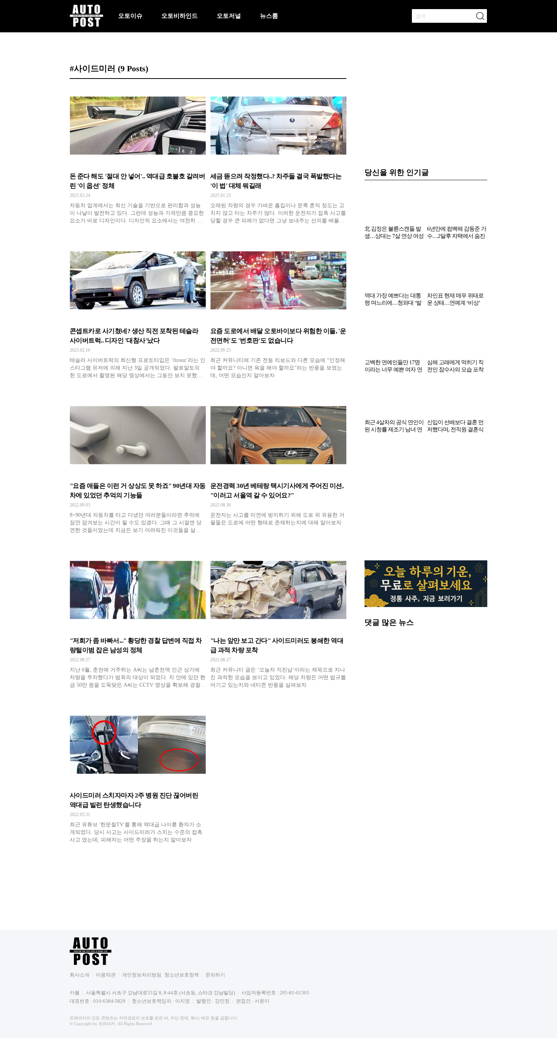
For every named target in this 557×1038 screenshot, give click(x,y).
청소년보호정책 (181, 975)
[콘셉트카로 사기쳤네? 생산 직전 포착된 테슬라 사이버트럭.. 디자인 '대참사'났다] (138, 312)
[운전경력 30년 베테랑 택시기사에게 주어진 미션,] (278, 467)
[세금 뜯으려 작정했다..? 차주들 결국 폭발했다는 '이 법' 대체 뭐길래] (278, 157)
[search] (480, 15)
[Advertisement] (426, 500)
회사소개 (79, 975)
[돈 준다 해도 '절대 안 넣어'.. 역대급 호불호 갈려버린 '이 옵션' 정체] (138, 157)
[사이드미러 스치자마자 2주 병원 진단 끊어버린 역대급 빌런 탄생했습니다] (138, 777)
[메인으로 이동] (86, 26)
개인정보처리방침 (141, 975)
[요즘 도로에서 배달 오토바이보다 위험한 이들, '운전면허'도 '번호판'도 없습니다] (278, 312)
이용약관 (106, 975)
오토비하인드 (179, 16)
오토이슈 (130, 16)
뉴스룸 (269, 16)
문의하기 (215, 975)
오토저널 (229, 16)
